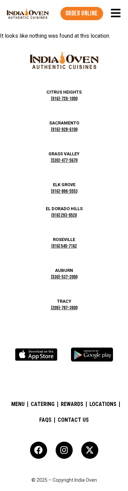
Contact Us (73, 420)
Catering (43, 404)
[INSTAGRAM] (64, 450)
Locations (102, 404)
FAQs (45, 420)
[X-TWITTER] (89, 450)
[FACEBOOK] (38, 450)
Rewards (72, 404)
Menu (18, 404)
